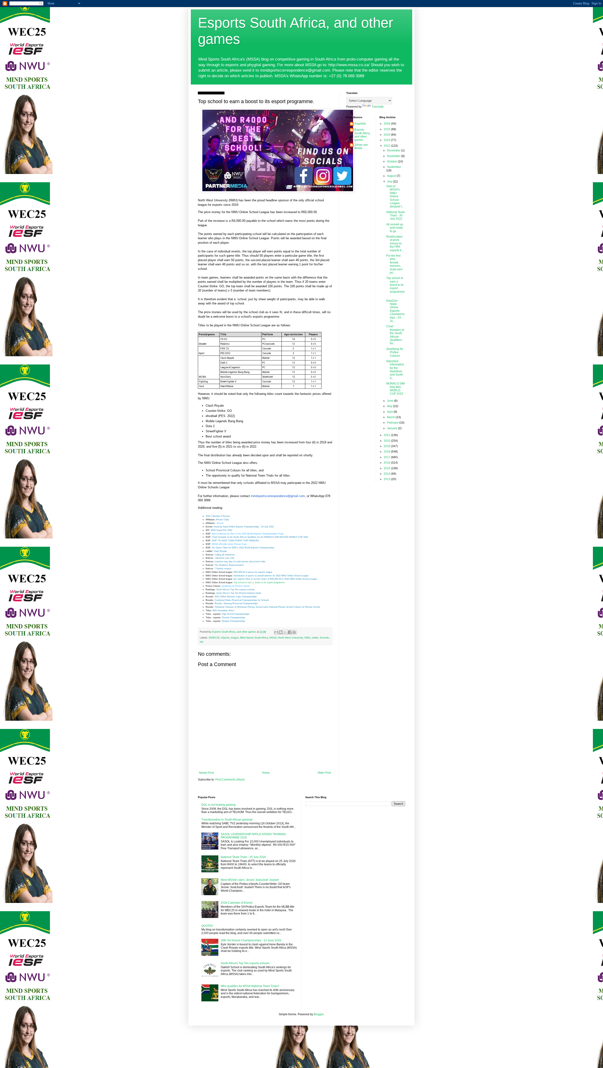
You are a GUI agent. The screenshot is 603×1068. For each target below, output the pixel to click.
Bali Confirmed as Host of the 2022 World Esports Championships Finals (248, 534)
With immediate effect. (223, 610)
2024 (387, 134)
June (390, 400)
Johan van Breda (361, 146)
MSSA (273, 637)
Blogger (319, 1014)
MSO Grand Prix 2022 (221, 530)
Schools (324, 637)
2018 (387, 451)
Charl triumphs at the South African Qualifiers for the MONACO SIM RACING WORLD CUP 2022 (260, 537)
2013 (387, 479)
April (390, 411)
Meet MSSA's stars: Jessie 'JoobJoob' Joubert (250, 880)
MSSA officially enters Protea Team (229, 544)
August (392, 176)
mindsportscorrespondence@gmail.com (278, 496)
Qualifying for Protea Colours (236, 586)
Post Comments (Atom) (230, 779)
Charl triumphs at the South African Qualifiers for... (395, 335)
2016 (387, 462)
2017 (387, 457)
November (394, 156)
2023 (387, 140)
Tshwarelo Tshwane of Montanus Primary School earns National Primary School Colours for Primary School (267, 607)
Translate (378, 106)
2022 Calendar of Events (218, 516)
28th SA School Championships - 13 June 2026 (251, 940)
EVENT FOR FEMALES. (247, 540)
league (235, 637)
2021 (387, 435)
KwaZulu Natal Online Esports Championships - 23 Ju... (395, 311)
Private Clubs (222, 519)
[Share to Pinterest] (294, 632)
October (392, 161)
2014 (387, 473)
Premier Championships (233, 617)
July (390, 181)
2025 (387, 129)
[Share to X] (285, 632)
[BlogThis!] (280, 632)
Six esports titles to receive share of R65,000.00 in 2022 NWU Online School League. (276, 579)
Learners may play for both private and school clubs (240, 561)
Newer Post (206, 772)
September (394, 167)
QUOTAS (207, 925)
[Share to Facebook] (289, 632)
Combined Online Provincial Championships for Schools (242, 600)
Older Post (324, 772)
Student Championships (233, 621)
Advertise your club (224, 558)
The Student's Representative (229, 565)
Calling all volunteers (225, 555)
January (392, 428)
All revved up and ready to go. (394, 228)
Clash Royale (220, 551)
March (391, 417)
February (393, 422)
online (315, 637)
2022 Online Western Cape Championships (236, 596)
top (201, 641)
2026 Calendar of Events (237, 902)
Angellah (360, 123)
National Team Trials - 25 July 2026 (243, 857)
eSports (225, 637)
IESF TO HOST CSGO (223, 540)
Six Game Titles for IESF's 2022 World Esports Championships (243, 547)
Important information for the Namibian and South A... (395, 370)
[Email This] (276, 632)
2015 (387, 468)
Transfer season (223, 568)
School (220, 523)
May (390, 406)
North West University (290, 637)
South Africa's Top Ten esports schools (235, 589)
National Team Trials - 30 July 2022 (395, 215)
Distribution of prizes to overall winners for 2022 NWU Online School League (271, 575)
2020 (387, 440)
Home (266, 772)
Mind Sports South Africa (254, 637)
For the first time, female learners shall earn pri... (394, 264)
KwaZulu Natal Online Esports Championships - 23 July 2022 (244, 527)
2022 (387, 145)
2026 (387, 123)
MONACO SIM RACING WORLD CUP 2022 (395, 388)
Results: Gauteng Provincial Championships (236, 603)
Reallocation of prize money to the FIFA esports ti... (394, 243)
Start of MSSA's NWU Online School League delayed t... (395, 196)
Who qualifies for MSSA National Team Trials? (250, 986)
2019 (387, 446)
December (394, 150)
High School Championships (235, 614)
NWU (307, 637)
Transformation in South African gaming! (227, 819)
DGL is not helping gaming (218, 804)
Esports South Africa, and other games (362, 135)
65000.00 (214, 637)
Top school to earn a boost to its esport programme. (259, 582)
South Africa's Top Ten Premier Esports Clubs (238, 593)
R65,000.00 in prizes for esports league (253, 572)
